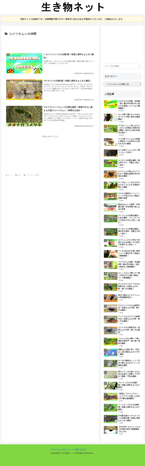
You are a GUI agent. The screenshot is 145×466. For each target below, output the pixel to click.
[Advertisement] (50, 43)
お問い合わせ (80, 449)
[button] (139, 66)
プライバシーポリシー (61, 449)
